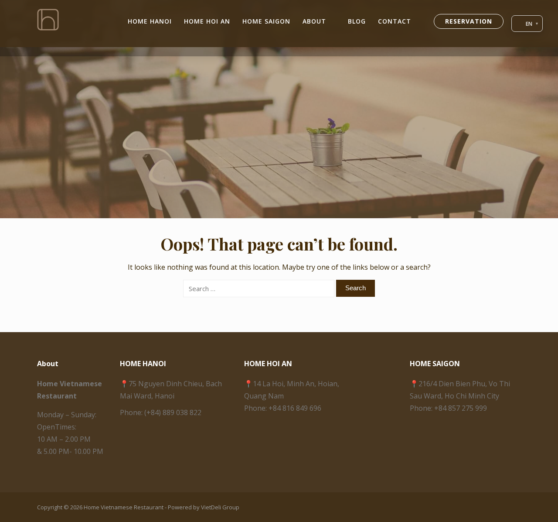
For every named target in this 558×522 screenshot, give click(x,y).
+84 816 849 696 (295, 408)
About (314, 21)
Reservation (468, 21)
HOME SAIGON (266, 21)
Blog (357, 21)
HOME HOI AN (207, 21)
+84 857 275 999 (460, 408)
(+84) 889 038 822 (172, 412)
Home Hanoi (150, 21)
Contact (394, 21)
